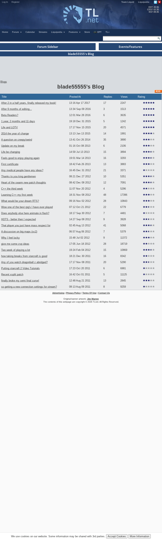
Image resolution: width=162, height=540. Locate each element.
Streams (43, 32)
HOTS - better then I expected (18, 219)
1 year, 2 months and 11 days (18, 121)
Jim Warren (93, 299)
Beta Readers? (9, 115)
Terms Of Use (89, 293)
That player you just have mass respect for (25, 225)
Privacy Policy (73, 293)
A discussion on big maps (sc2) (19, 231)
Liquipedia (143, 2)
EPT (99, 32)
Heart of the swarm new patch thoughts (23, 182)
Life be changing (10, 151)
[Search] (159, 38)
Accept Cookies (117, 536)
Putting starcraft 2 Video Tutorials (20, 268)
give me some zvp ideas (15, 243)
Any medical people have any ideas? (22, 170)
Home (5, 32)
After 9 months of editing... (16, 109)
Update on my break (12, 145)
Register (15, 2)
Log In (5, 2)
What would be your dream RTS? (20, 200)
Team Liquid (127, 2)
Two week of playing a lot (15, 249)
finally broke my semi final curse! (20, 280)
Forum (16, 32)
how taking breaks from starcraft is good (24, 256)
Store (87, 32)
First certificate (9, 164)
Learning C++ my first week (17, 194)
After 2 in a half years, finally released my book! (28, 102)
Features (73, 32)
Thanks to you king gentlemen (18, 176)
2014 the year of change (15, 133)
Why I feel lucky (10, 237)
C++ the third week (12, 188)
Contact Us (104, 293)
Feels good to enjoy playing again (20, 158)
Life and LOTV (9, 127)
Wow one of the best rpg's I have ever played (27, 207)
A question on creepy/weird (16, 139)
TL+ (107, 32)
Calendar (30, 32)
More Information (139, 536)
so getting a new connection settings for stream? (29, 286)
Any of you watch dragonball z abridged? (24, 262)
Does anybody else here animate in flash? (25, 213)
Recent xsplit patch (12, 274)
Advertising (58, 293)
